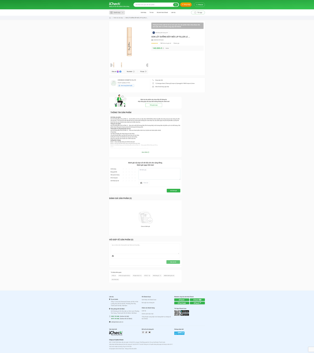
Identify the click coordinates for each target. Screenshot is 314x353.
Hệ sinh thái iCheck (162, 12)
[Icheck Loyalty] (197, 303)
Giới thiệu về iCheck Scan (149, 299)
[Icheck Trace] (181, 303)
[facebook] (143, 332)
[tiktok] (146, 332)
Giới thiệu (143, 12)
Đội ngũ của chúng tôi (148, 302)
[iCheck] (181, 299)
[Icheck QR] (197, 299)
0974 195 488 (115, 318)
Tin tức (151, 12)
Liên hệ (173, 12)
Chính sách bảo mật (147, 314)
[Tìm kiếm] (175, 4)
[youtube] (149, 332)
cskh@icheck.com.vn (117, 322)
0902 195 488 (115, 316)
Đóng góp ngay (154, 105)
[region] (129, 41)
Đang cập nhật (159, 80)
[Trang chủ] (119, 4)
